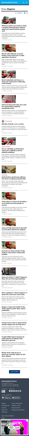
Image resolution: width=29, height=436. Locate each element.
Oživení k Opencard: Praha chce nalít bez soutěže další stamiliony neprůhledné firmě (14, 106)
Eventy (3, 418)
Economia (4, 407)
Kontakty (4, 403)
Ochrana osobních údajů (17, 403)
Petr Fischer (8, 121)
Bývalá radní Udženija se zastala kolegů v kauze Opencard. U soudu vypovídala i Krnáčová (13, 55)
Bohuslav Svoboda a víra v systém (13, 124)
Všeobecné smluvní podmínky (18, 409)
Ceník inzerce (4, 412)
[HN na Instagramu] (14, 391)
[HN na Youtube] (20, 391)
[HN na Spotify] (18, 391)
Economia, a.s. (11, 383)
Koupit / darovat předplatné (8, 415)
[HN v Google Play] (6, 397)
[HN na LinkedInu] (16, 391)
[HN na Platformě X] (9, 391)
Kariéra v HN (4, 409)
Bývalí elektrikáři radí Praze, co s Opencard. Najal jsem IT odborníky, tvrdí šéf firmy (13, 81)
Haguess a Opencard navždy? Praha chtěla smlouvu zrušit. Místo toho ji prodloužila (13, 308)
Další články (14, 371)
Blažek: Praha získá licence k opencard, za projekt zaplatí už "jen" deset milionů (14, 354)
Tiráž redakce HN (5, 405)
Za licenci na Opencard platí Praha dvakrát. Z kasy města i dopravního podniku (13, 252)
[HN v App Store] (16, 397)
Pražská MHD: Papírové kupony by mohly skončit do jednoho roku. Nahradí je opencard (13, 338)
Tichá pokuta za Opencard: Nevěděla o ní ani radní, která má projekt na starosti (14, 203)
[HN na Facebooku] (12, 391)
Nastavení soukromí (16, 407)
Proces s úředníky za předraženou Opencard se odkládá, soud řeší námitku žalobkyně (13, 150)
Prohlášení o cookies (16, 405)
